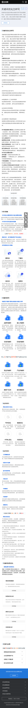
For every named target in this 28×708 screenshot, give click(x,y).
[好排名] (7, 2)
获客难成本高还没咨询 (9, 652)
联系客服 (14, 590)
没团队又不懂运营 (8, 659)
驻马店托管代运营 (8, 663)
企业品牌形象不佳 (8, 655)
